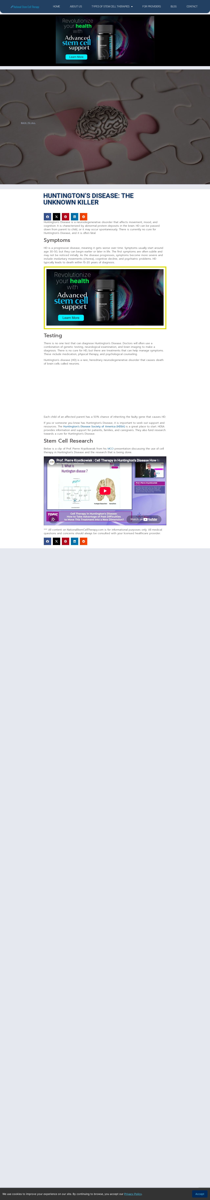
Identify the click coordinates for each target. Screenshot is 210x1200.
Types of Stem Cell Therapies (110, 6)
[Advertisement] (105, 391)
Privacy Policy (133, 1194)
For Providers (151, 6)
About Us (76, 6)
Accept (199, 1194)
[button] (47, 216)
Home (56, 6)
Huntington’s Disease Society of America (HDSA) (94, 427)
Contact (192, 6)
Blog (174, 6)
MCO (111, 449)
